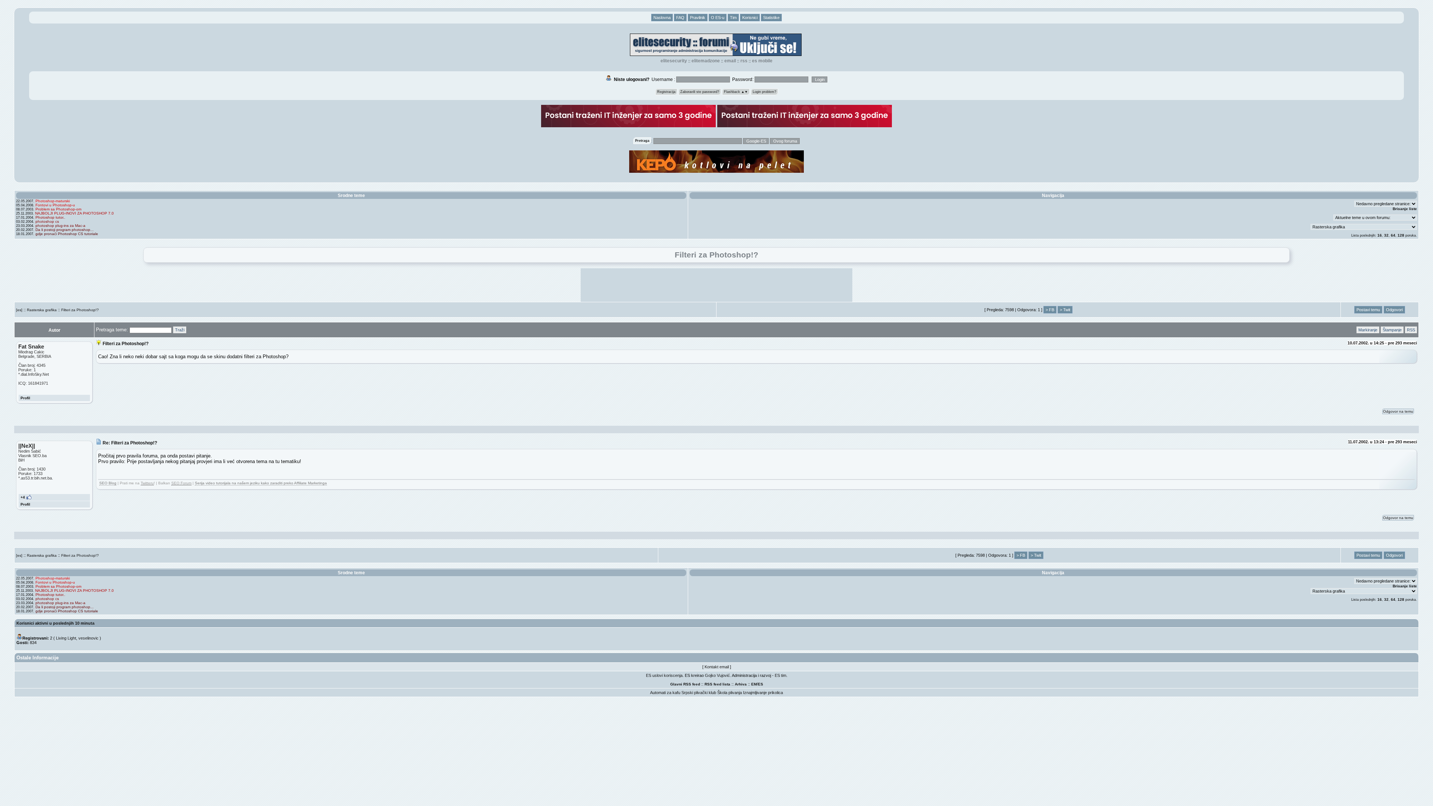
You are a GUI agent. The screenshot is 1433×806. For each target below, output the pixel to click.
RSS (743, 60)
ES (760, 684)
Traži (179, 330)
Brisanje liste (1405, 209)
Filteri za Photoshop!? (80, 310)
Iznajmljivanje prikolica (763, 692)
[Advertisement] (716, 285)
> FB (1050, 309)
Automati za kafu (665, 692)
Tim (733, 17)
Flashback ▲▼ (736, 92)
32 (1386, 235)
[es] (19, 310)
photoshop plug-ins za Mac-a (60, 226)
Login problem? (764, 92)
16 (1379, 235)
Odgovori (1394, 309)
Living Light (66, 638)
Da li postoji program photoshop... (64, 230)
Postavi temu (1368, 309)
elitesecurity (674, 60)
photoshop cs (47, 221)
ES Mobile (762, 60)
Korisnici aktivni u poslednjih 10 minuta (55, 623)
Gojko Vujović (717, 675)
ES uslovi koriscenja (664, 675)
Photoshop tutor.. (50, 217)
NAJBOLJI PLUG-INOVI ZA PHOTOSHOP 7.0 (74, 213)
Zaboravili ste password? (699, 92)
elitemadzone (705, 60)
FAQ (680, 17)
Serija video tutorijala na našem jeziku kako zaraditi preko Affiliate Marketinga (261, 483)
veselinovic (88, 638)
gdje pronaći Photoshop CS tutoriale (66, 234)
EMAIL (730, 60)
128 (1401, 235)
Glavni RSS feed (685, 684)
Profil (25, 398)
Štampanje (1392, 330)
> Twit (1065, 309)
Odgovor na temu (1398, 411)
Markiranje (1367, 330)
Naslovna (662, 17)
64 (1393, 235)
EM (754, 684)
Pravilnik (697, 17)
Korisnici (750, 17)
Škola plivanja (729, 692)
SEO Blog (107, 483)
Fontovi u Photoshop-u (55, 205)
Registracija (666, 92)
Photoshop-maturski (52, 201)
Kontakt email (717, 667)
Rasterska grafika (42, 310)
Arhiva (741, 684)
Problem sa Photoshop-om (58, 209)
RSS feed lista (717, 684)
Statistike (771, 17)
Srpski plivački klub (698, 692)
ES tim (780, 675)
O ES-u (717, 17)
